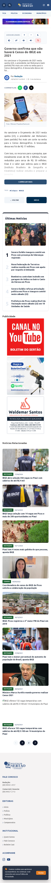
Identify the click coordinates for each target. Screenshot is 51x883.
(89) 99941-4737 (8, 785)
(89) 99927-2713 (8, 792)
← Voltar (14, 200)
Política (7, 815)
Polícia (14, 13)
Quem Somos (9, 837)
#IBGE (21, 190)
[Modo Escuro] (38, 35)
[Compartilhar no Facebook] (25, 88)
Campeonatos (9, 822)
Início (36, 200)
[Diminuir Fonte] (31, 35)
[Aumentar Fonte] (24, 35)
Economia (27, 13)
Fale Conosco (9, 841)
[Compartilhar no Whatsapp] (20, 88)
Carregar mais (25, 182)
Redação (18, 76)
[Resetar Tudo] (38, 40)
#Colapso (14, 190)
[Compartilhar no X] (31, 88)
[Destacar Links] (16, 40)
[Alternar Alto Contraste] (9, 40)
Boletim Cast (9, 845)
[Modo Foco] (23, 40)
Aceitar (41, 873)
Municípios (41, 13)
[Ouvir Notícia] (31, 40)
